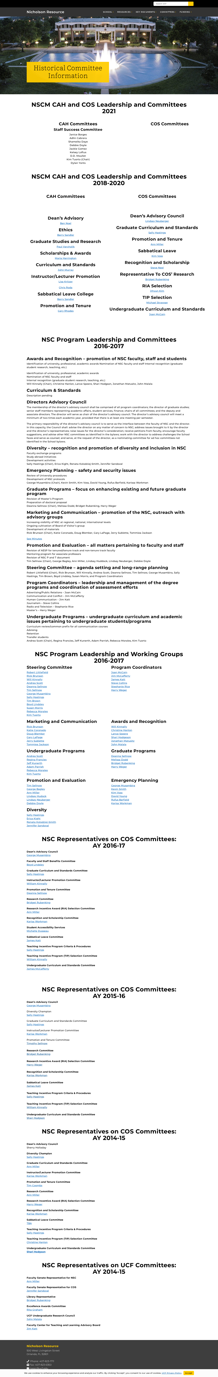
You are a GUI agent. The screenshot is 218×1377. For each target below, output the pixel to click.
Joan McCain (157, 314)
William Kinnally (37, 883)
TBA (29, 1223)
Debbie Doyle (35, 803)
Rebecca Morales (37, 711)
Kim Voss (157, 256)
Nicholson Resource (45, 12)
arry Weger (35, 1064)
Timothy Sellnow (37, 1043)
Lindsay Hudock (36, 796)
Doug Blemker (36, 733)
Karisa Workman (121, 803)
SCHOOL (107, 12)
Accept (188, 1373)
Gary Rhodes (66, 311)
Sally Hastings (157, 232)
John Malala (118, 744)
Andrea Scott (35, 683)
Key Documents (145, 12)
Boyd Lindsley (35, 704)
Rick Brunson (35, 676)
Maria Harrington (65, 258)
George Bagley (36, 789)
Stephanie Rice (120, 686)
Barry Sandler (65, 235)
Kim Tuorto (34, 715)
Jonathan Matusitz (123, 740)
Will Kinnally (34, 679)
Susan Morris (35, 707)
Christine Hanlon (121, 730)
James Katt (118, 679)
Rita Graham (35, 1309)
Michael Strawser (157, 302)
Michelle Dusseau (38, 931)
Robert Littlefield (37, 672)
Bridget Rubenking (157, 279)
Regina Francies (37, 759)
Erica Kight (33, 818)
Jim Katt (32, 1328)
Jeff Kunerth (34, 763)
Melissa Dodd (119, 759)
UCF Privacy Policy (172, 1373)
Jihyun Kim (157, 291)
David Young (119, 796)
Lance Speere (119, 733)
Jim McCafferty (120, 676)
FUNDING (185, 12)
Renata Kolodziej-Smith (41, 822)
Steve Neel (157, 267)
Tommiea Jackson (38, 744)
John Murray (66, 270)
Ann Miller (157, 244)
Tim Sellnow (34, 690)
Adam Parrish (35, 766)
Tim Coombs (34, 1185)
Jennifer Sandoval (38, 825)
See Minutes (34, 538)
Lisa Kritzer (66, 281)
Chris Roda (65, 287)
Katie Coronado (36, 730)
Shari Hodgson (36, 1118)
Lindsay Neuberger (157, 221)
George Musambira (39, 693)
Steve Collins (119, 683)
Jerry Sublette (35, 740)
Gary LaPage (35, 737)
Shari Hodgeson (121, 737)
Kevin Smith (118, 789)
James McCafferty (38, 968)
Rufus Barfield (120, 799)
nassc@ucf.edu (39, 1368)
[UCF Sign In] (140, 3)
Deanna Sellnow (37, 686)
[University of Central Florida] (48, 3)
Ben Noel (65, 223)
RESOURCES (124, 12)
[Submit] (191, 4)
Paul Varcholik (66, 246)
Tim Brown (33, 700)
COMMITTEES (167, 12)
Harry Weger (119, 690)
